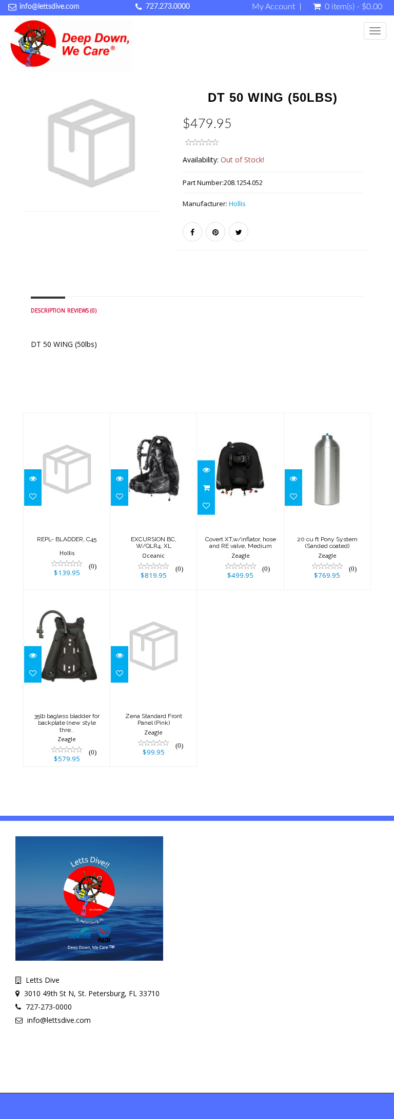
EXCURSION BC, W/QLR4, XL (153, 542)
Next (154, 157)
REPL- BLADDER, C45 (66, 539)
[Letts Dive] (71, 45)
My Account (273, 6)
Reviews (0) (81, 310)
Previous (31, 157)
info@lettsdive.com (49, 6)
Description (48, 310)
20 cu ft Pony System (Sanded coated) (327, 542)
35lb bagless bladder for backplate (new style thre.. (67, 722)
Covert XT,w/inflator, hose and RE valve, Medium (240, 542)
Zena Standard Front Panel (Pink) (153, 719)
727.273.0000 (168, 6)
